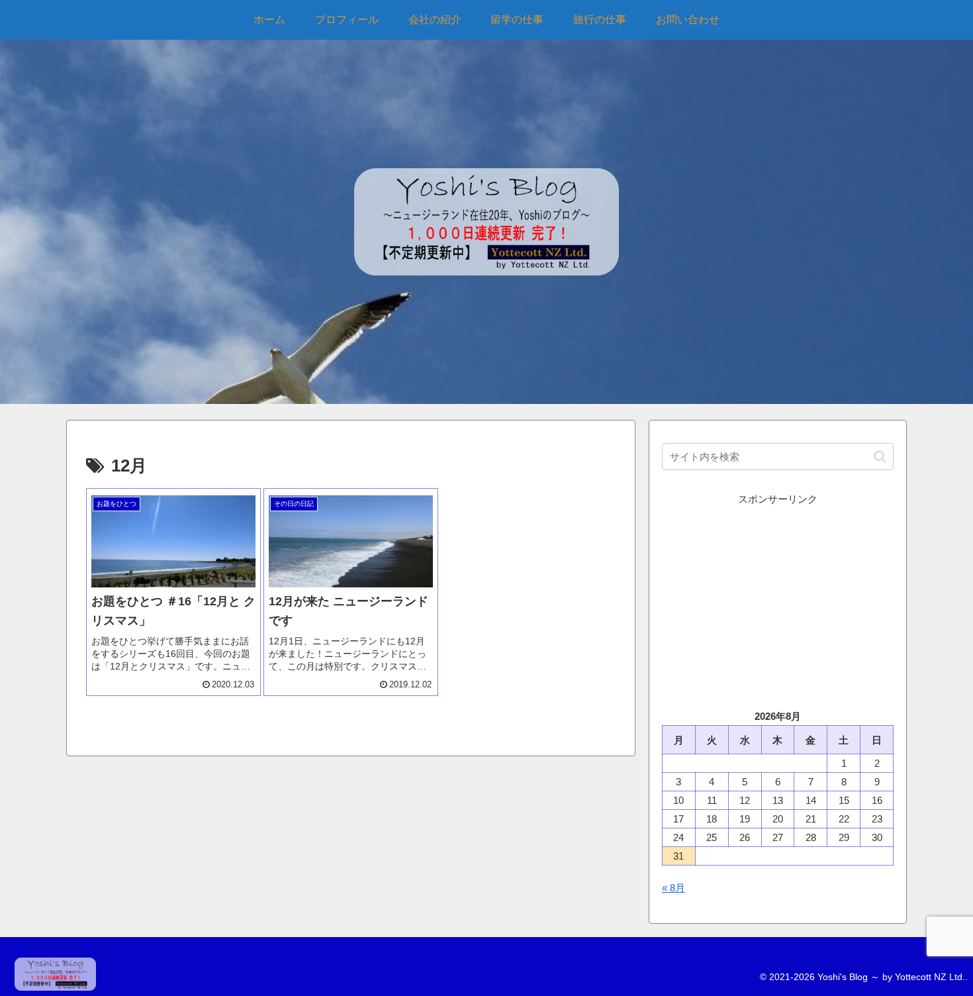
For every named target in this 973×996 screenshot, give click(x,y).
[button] (880, 456)
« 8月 (673, 887)
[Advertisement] (778, 600)
